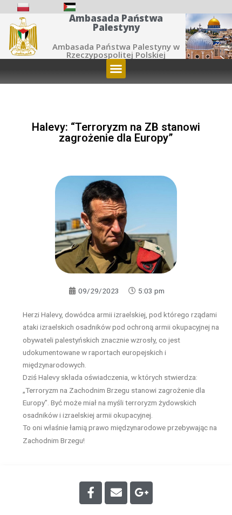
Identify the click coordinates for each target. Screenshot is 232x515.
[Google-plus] (141, 492)
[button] (116, 68)
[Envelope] (116, 492)
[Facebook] (90, 492)
